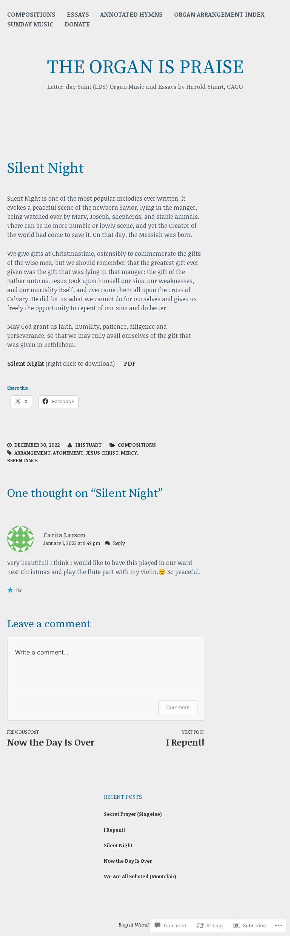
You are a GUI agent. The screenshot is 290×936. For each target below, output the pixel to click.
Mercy (129, 452)
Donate (77, 24)
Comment (178, 707)
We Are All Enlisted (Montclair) (140, 876)
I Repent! (114, 829)
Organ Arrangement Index (219, 14)
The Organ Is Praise (145, 68)
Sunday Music (30, 24)
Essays (78, 14)
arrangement (32, 452)
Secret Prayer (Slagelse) (133, 814)
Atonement (68, 452)
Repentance (22, 460)
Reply (119, 543)
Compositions (31, 14)
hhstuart (89, 444)
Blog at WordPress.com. (145, 924)
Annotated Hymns (131, 14)
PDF (130, 363)
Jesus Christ (102, 452)
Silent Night (25, 363)
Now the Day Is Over (50, 738)
